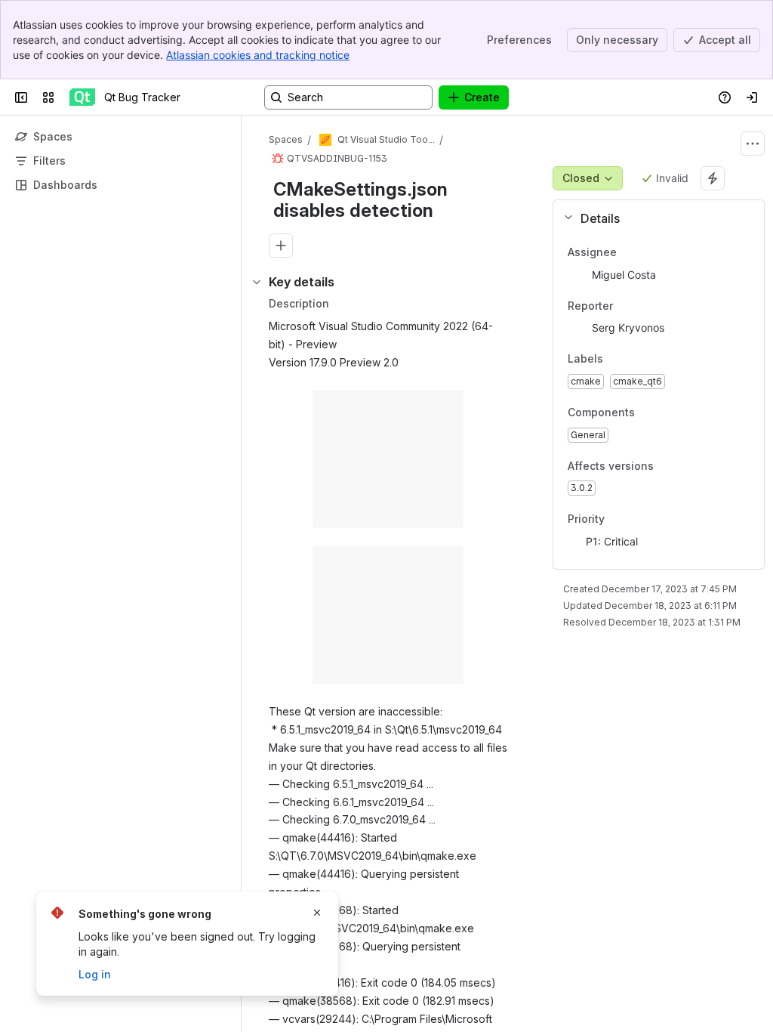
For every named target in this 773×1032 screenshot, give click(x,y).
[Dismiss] (317, 913)
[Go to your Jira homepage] (82, 97)
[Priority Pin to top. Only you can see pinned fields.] (638, 520)
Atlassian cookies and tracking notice (258, 54)
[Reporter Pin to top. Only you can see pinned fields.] (646, 306)
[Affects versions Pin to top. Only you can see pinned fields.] (666, 466)
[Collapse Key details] (257, 282)
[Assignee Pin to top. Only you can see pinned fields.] (650, 252)
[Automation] (713, 178)
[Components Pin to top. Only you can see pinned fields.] (647, 412)
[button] (652, 218)
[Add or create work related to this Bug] (281, 245)
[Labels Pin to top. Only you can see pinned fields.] (636, 360)
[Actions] (753, 143)
